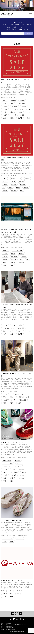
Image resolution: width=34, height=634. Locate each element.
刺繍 (4, 103)
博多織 (5, 106)
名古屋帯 (14, 106)
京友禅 (23, 100)
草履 (4, 481)
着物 (28, 112)
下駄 (13, 469)
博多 (12, 103)
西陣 (12, 118)
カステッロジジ (8, 466)
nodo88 (18, 460)
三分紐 (5, 469)
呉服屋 (24, 106)
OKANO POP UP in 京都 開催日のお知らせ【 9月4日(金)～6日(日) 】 (16, 238)
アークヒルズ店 (16, 178)
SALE (5, 100)
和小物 (14, 109)
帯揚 (4, 112)
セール (5, 181)
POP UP (5, 250)
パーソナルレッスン (18, 394)
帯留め (13, 112)
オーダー (20, 463)
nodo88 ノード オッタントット (16, 449)
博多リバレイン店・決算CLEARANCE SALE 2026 (16, 88)
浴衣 (4, 331)
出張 (13, 325)
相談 (12, 331)
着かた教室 (23, 400)
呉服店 (5, 109)
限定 (28, 118)
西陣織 (14, 190)
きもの (14, 100)
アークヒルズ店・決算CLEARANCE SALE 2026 (16, 166)
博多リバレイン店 (23, 103)
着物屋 (5, 115)
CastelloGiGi (7, 460)
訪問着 (20, 118)
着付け (20, 331)
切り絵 (22, 469)
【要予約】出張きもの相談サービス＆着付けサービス (16, 313)
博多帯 (22, 181)
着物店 (14, 115)
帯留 (22, 475)
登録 (28, 33)
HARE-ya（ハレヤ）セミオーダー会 (16, 586)
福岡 (22, 115)
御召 (11, 187)
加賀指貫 (6, 472)
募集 (4, 397)
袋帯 (4, 118)
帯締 (21, 112)
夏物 (12, 541)
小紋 (22, 109)
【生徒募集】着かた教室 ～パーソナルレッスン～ (16, 382)
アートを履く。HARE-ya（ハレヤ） (16, 528)
